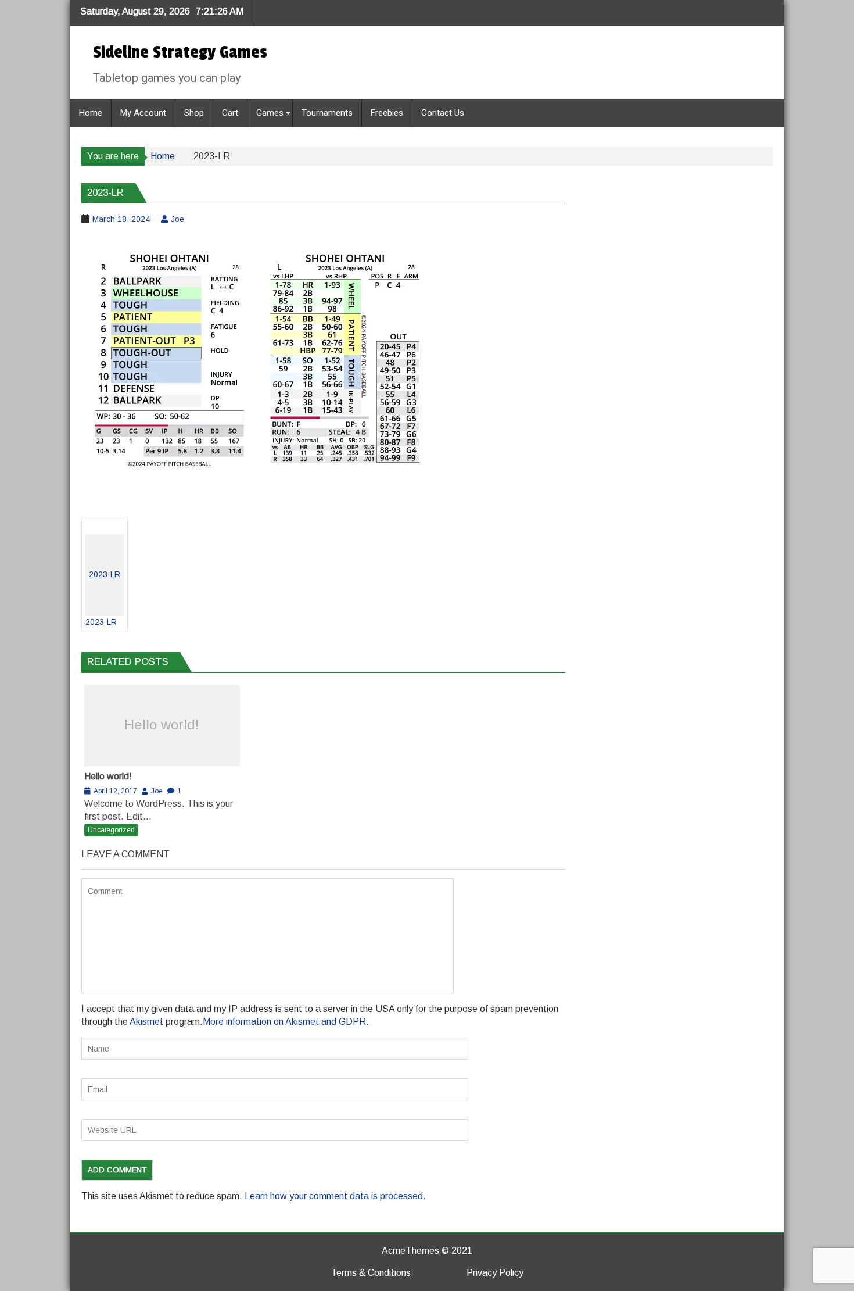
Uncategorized (111, 830)
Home (90, 113)
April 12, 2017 (115, 791)
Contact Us (442, 113)
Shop (194, 113)
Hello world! (161, 724)
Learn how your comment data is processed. (335, 1196)
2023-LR (102, 598)
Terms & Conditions (371, 1273)
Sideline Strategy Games (180, 52)
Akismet (146, 1022)
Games (270, 113)
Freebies (387, 113)
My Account (143, 113)
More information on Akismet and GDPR (284, 1022)
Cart (230, 113)
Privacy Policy (495, 1273)
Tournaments (327, 113)
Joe (177, 219)
